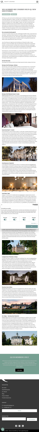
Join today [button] (19, 370)
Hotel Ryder (22, 194)
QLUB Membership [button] (6, 389)
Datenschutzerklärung (13, 430)
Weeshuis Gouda (5, 95)
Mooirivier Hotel (5, 288)
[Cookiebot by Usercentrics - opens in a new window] (33, 205)
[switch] (14, 219)
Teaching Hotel (5, 317)
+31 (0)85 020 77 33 (7, 407)
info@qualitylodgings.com (8, 405)
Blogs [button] (3, 393)
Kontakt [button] (19, 410)
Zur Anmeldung (32, 419)
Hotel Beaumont (33, 164)
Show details (33, 223)
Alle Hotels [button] (4, 387)
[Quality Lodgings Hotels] (7, 2)
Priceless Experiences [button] (6, 397)
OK (31, 226)
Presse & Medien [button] (5, 395)
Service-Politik (5, 430)
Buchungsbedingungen (23, 430)
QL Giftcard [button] (4, 391)
